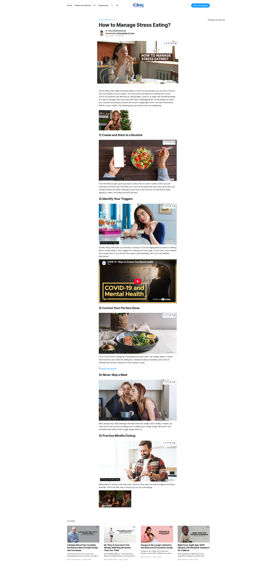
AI (94, 5)
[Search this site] (117, 5)
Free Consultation (200, 5)
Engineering (103, 5)
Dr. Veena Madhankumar (115, 31)
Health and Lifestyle (83, 5)
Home (69, 5)
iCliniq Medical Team (125, 33)
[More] (112, 5)
